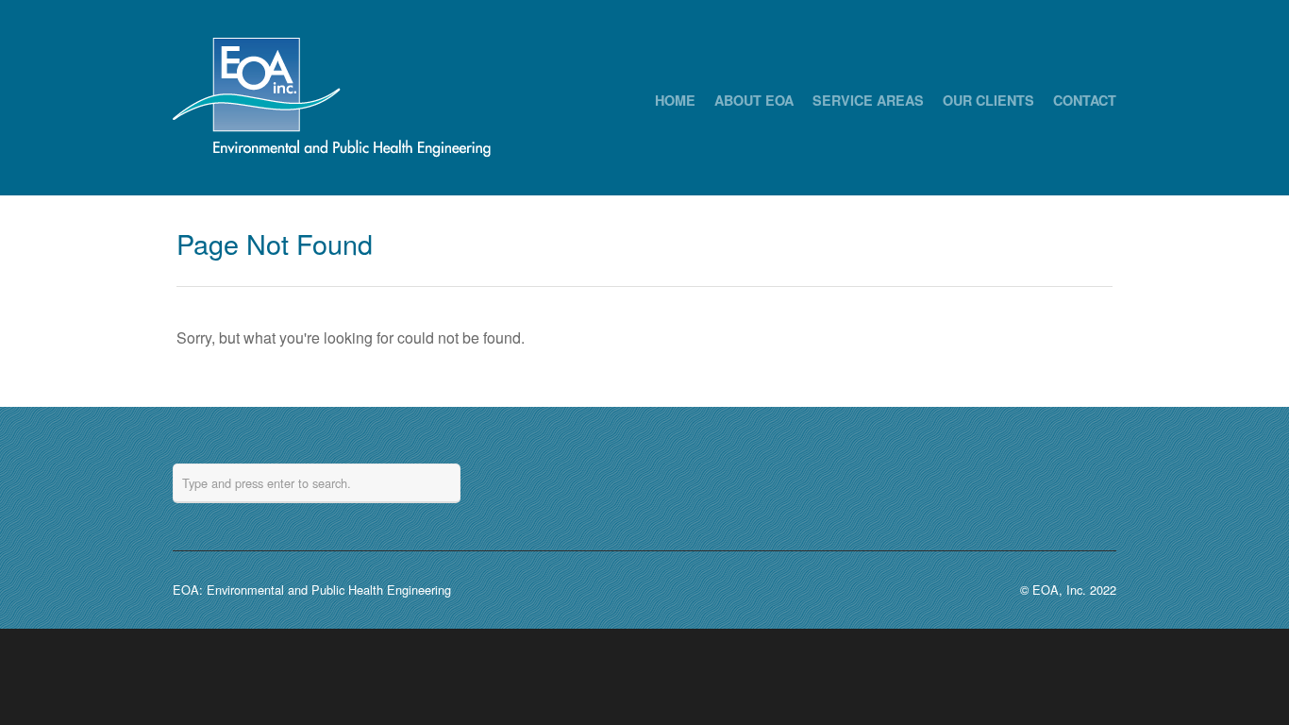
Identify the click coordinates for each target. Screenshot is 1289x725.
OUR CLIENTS (988, 100)
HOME (675, 100)
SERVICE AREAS (868, 100)
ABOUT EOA (754, 100)
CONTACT (1084, 100)
